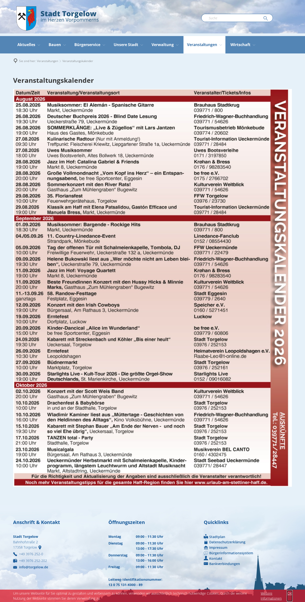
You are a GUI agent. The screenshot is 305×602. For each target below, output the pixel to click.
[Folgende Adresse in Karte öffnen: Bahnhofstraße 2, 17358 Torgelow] (41, 547)
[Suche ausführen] (265, 18)
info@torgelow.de (33, 567)
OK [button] (289, 593)
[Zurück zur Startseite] (57, 18)
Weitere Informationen (271, 596)
